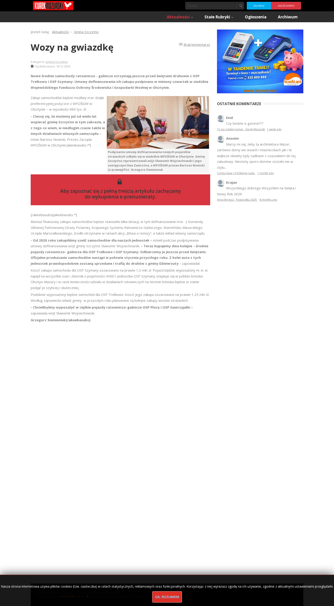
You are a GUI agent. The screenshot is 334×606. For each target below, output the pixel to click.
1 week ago (274, 129)
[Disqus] (120, 386)
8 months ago (268, 200)
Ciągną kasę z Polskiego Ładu (236, 173)
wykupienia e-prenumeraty (123, 196)
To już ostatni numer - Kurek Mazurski (241, 129)
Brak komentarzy (197, 44)
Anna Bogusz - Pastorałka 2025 (237, 200)
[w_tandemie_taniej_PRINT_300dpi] (260, 61)
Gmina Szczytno (56, 62)
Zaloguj (259, 6)
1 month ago (265, 173)
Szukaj (240, 6)
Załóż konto (286, 6)
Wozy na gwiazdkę (72, 47)
